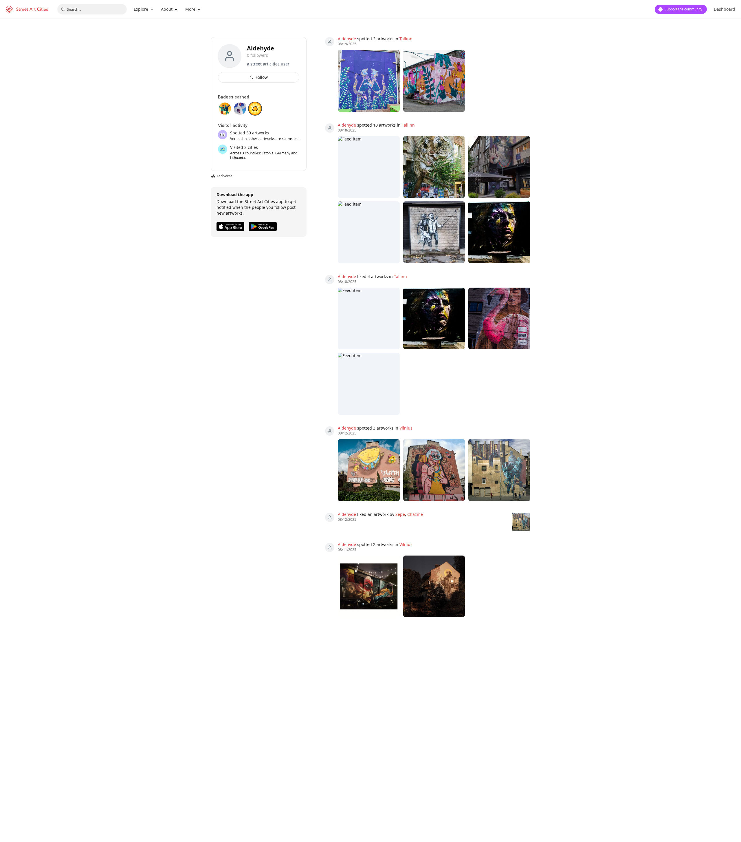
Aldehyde (347, 38)
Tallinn (405, 38)
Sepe (400, 514)
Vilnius (405, 428)
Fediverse (221, 175)
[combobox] (92, 9)
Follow (262, 77)
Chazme (415, 514)
